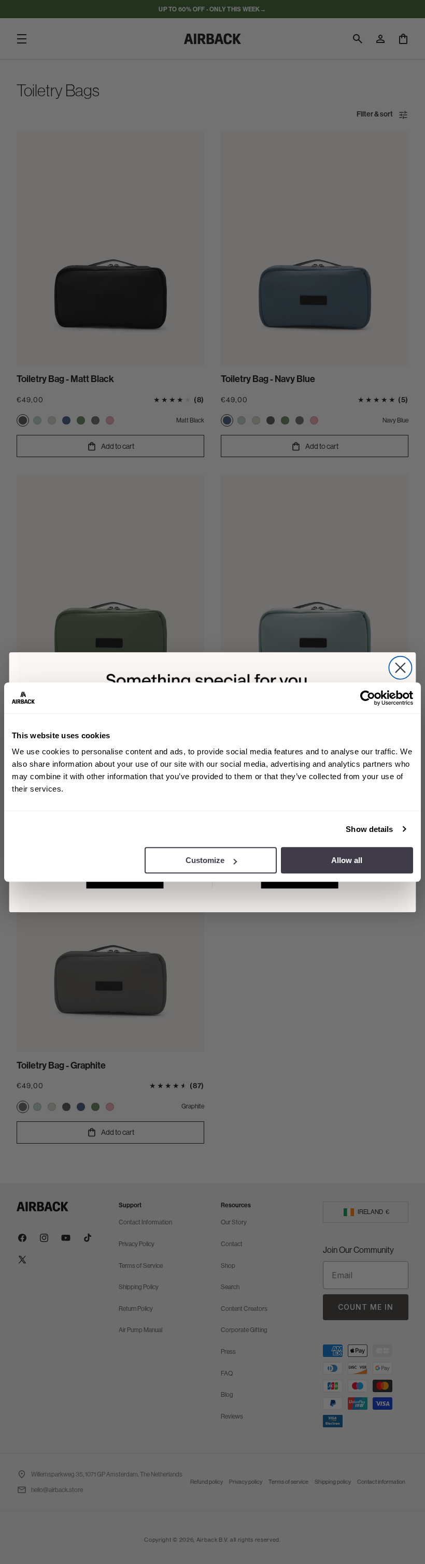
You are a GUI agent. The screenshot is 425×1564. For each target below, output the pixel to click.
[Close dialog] (400, 667)
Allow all (346, 860)
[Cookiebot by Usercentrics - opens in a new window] (367, 698)
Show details (369, 829)
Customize (205, 860)
